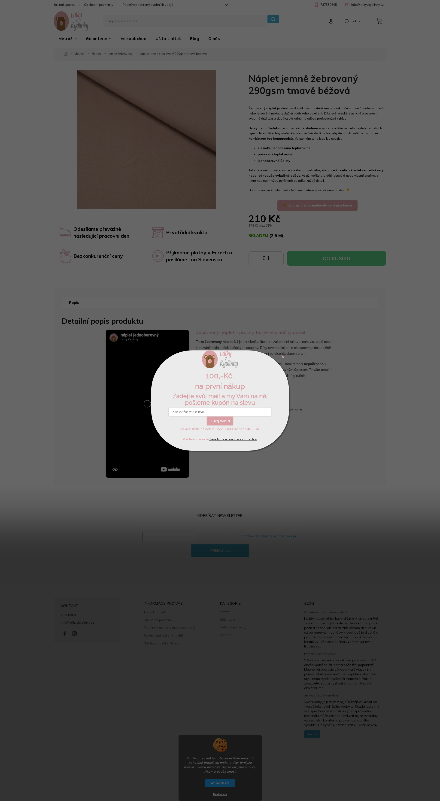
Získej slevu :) (220, 421)
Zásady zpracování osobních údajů (233, 439)
